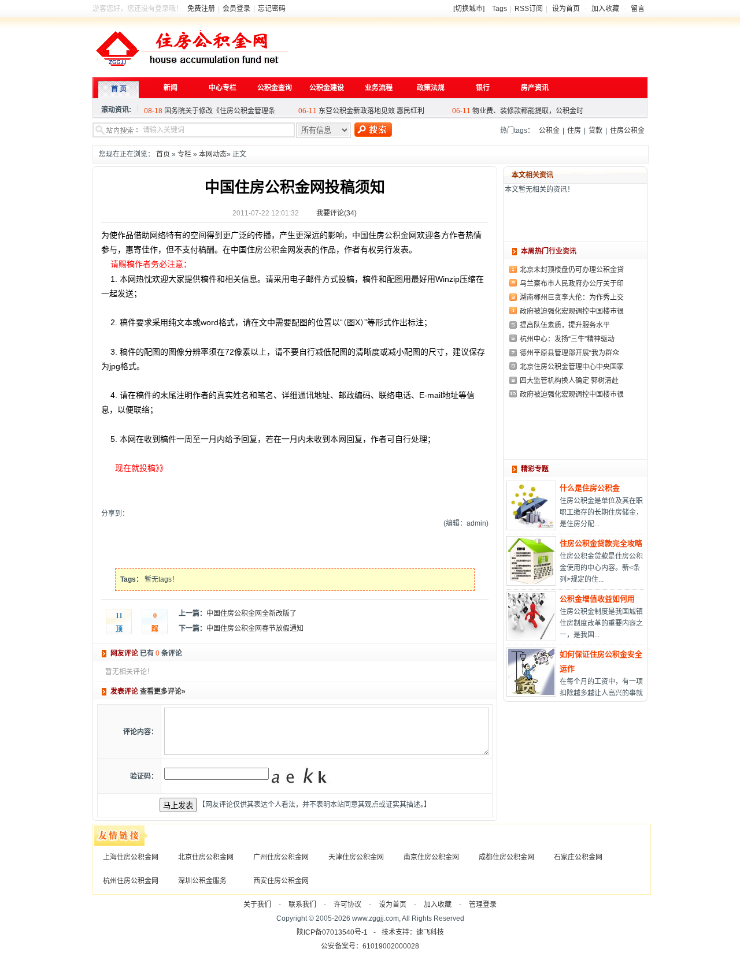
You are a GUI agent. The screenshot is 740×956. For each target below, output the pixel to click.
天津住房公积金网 (356, 857)
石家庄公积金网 (578, 857)
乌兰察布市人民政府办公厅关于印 (572, 284)
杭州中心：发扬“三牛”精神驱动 (567, 339)
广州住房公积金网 (281, 857)
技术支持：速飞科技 (413, 932)
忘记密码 (272, 9)
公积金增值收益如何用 (597, 598)
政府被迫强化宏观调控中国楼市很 (572, 311)
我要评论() (336, 213)
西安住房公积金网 (281, 881)
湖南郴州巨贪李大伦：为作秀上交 (572, 297)
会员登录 (236, 9)
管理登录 (483, 905)
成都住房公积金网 (506, 857)
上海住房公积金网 (130, 857)
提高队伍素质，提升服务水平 (565, 325)
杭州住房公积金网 (130, 881)
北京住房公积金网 (206, 857)
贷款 (595, 131)
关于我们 (257, 905)
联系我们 (302, 905)
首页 (163, 154)
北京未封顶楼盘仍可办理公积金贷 (572, 270)
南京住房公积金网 (431, 857)
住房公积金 (627, 131)
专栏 (184, 154)
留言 (638, 9)
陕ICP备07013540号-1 (332, 932)
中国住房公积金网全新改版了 (251, 613)
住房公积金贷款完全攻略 (601, 543)
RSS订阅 (529, 9)
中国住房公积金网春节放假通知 (255, 628)
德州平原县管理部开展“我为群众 (569, 353)
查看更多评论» (163, 691)
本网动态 (213, 154)
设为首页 (566, 9)
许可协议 (347, 905)
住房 (574, 131)
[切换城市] (468, 9)
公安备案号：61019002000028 (370, 946)
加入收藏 (605, 9)
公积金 (549, 131)
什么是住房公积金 (590, 487)
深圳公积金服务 (202, 881)
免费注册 (201, 9)
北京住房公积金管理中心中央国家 (572, 367)
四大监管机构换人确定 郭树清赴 (569, 381)
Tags (499, 9)
